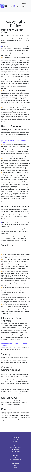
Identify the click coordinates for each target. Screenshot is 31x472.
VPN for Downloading (15, 459)
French (15, 467)
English (15, 465)
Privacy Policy (15, 449)
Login (23, 6)
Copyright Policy (15, 451)
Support (24, 3)
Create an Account (26, 9)
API (15, 457)
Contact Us (15, 441)
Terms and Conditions (15, 447)
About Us (15, 439)
